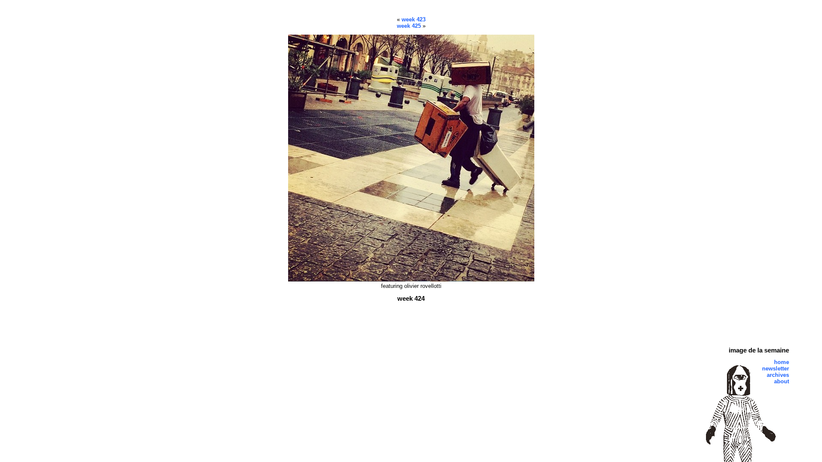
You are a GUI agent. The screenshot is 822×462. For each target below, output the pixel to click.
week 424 (411, 298)
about (781, 381)
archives (778, 375)
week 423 (414, 19)
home (781, 362)
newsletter (775, 368)
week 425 (409, 26)
